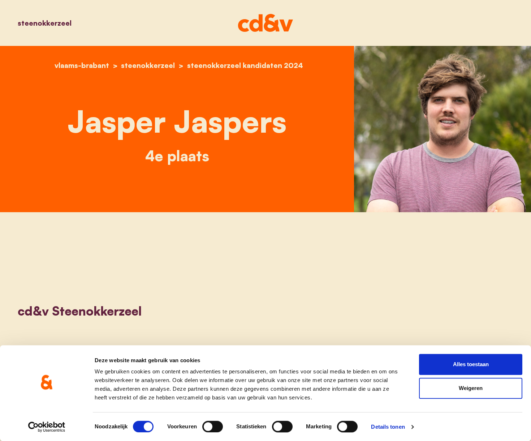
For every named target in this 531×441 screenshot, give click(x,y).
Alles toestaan (471, 364)
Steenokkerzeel (45, 22)
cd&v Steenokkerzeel (80, 310)
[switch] (212, 426)
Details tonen (388, 427)
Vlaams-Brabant (82, 65)
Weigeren (471, 388)
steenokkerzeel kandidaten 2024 (245, 65)
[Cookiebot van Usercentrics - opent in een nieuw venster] (46, 426)
